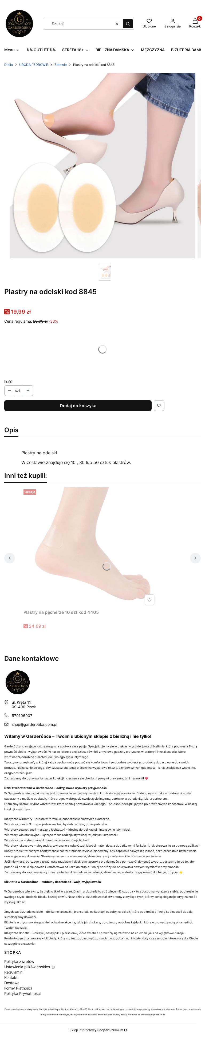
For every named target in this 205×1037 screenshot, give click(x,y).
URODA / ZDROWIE (33, 65)
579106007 (22, 715)
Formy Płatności (18, 988)
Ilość (8, 381)
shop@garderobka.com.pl (34, 724)
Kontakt (11, 977)
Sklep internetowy (96, 1030)
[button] (128, 23)
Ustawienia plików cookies (27, 966)
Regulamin (13, 972)
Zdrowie (60, 65)
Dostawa (11, 982)
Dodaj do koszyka (78, 405)
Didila (8, 65)
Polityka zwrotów (19, 961)
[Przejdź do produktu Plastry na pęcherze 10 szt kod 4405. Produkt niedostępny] (90, 547)
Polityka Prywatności (22, 993)
